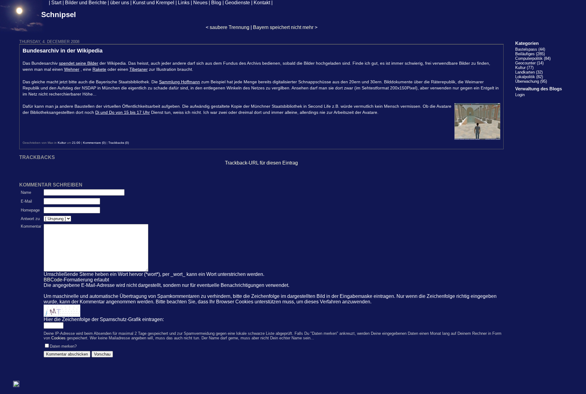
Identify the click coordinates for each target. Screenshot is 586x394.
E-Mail (26, 201)
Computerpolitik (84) (533, 58)
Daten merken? (63, 346)
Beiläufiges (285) (530, 54)
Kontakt (262, 2)
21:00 (76, 142)
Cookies (58, 338)
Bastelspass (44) (530, 49)
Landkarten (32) (529, 72)
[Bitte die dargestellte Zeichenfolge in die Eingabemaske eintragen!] (62, 311)
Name (26, 192)
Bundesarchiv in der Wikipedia (63, 51)
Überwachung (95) (531, 81)
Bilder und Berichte (86, 2)
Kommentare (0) (94, 142)
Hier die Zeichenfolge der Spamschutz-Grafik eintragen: (104, 319)
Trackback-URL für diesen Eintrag (261, 162)
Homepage (30, 210)
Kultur (62, 142)
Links (184, 2)
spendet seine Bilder (78, 63)
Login (520, 94)
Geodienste (237, 2)
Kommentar (31, 226)
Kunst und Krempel (153, 2)
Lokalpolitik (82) (529, 76)
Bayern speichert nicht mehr (283, 27)
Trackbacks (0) (118, 142)
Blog (216, 2)
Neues (200, 2)
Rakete (99, 69)
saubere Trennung (229, 27)
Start (56, 2)
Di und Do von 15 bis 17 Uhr (122, 112)
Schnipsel (58, 14)
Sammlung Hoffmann (179, 81)
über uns (119, 2)
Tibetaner (138, 69)
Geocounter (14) (529, 63)
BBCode (53, 279)
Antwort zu (30, 218)
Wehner (71, 69)
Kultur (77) (524, 67)
